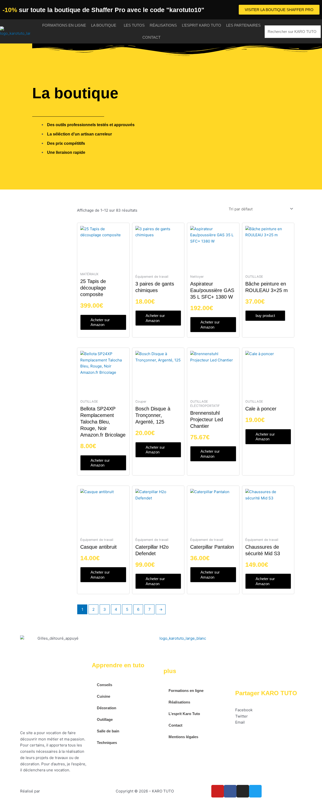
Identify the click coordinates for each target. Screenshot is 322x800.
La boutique (103, 25)
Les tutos (134, 25)
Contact (151, 37)
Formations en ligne (64, 25)
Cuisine (103, 696)
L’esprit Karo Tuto (201, 25)
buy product (265, 315)
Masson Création (56, 791)
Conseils (104, 685)
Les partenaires (243, 25)
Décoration (106, 708)
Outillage (105, 719)
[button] (268, 710)
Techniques (107, 742)
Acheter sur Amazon (100, 322)
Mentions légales (183, 737)
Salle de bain (108, 731)
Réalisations (163, 25)
